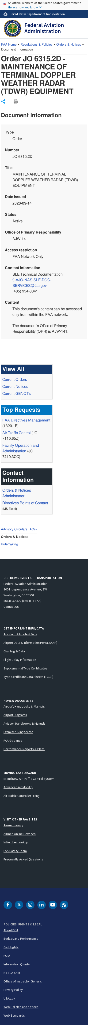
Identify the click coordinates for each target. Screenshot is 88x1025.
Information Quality (17, 964)
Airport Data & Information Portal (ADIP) (30, 642)
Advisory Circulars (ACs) (19, 529)
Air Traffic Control (16, 433)
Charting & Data (14, 651)
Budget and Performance (21, 938)
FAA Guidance (13, 740)
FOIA (7, 955)
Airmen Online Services (20, 834)
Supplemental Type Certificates (25, 668)
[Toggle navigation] (80, 29)
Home (8, 44)
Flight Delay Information (20, 660)
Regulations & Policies (36, 44)
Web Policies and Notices (21, 1007)
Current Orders (14, 379)
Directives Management (26, 420)
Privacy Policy (13, 990)
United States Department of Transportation (37, 14)
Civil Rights (11, 947)
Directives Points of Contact (25, 503)
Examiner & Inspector (18, 732)
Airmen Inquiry (13, 825)
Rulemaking (9, 544)
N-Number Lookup (16, 842)
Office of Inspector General (23, 981)
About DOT (11, 930)
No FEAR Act (12, 973)
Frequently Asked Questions (23, 859)
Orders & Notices (68, 44)
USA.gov (9, 998)
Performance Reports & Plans (24, 749)
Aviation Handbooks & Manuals (25, 723)
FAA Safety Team (15, 851)
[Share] (3, 101)
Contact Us (11, 606)
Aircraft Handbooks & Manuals (24, 706)
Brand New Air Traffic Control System (29, 779)
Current (16, 394)
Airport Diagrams (15, 715)
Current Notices (15, 386)
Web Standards (14, 1015)
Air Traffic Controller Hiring (22, 796)
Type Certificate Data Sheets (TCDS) (28, 677)
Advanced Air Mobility (18, 787)
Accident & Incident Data (20, 634)
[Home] (34, 29)
